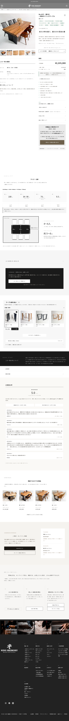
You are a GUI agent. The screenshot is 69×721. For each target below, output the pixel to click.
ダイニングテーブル (50, 649)
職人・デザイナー (27, 691)
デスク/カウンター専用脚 (62, 652)
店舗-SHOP (60, 667)
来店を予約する (55, 605)
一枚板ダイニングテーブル (11, 9)
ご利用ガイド (49, 676)
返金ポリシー (60, 714)
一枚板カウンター (27, 656)
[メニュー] (66, 5)
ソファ (48, 650)
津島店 (59, 670)
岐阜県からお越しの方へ (62, 677)
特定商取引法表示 (53, 714)
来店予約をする (19, 548)
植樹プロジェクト (27, 697)
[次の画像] (33, 31)
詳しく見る (8, 329)
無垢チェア (26, 661)
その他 (37, 661)
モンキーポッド (38, 660)
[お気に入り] (65, 15)
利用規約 (36, 714)
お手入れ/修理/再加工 (40, 676)
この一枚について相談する (19, 281)
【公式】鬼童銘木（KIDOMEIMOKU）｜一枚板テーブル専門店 (15, 714)
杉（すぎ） (38, 658)
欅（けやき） (38, 652)
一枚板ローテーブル (28, 652)
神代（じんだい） (39, 650)
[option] (34, 1)
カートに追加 (14, 328)
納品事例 (26, 667)
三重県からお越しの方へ (62, 676)
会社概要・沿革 (27, 686)
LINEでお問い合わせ (50, 672)
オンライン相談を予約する (20, 552)
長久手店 (59, 672)
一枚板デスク (26, 654)
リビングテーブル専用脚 (62, 650)
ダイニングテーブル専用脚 (63, 649)
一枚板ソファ (26, 650)
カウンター (49, 656)
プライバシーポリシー (44, 714)
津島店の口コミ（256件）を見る (20, 405)
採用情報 (26, 695)
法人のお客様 (49, 674)
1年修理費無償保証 (39, 674)
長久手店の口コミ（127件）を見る (49, 405)
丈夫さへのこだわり (39, 670)
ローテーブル (49, 652)
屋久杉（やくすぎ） (39, 649)
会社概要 (32, 714)
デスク (48, 654)
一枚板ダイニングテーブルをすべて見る (34, 514)
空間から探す (49, 646)
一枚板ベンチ (26, 658)
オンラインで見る (56, 608)
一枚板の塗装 (38, 672)
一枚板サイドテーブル (28, 660)
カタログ (26, 693)
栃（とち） (38, 656)
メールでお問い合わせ (51, 670)
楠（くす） (38, 654)
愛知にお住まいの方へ (62, 674)
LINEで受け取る (34, 608)
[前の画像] (2, 31)
